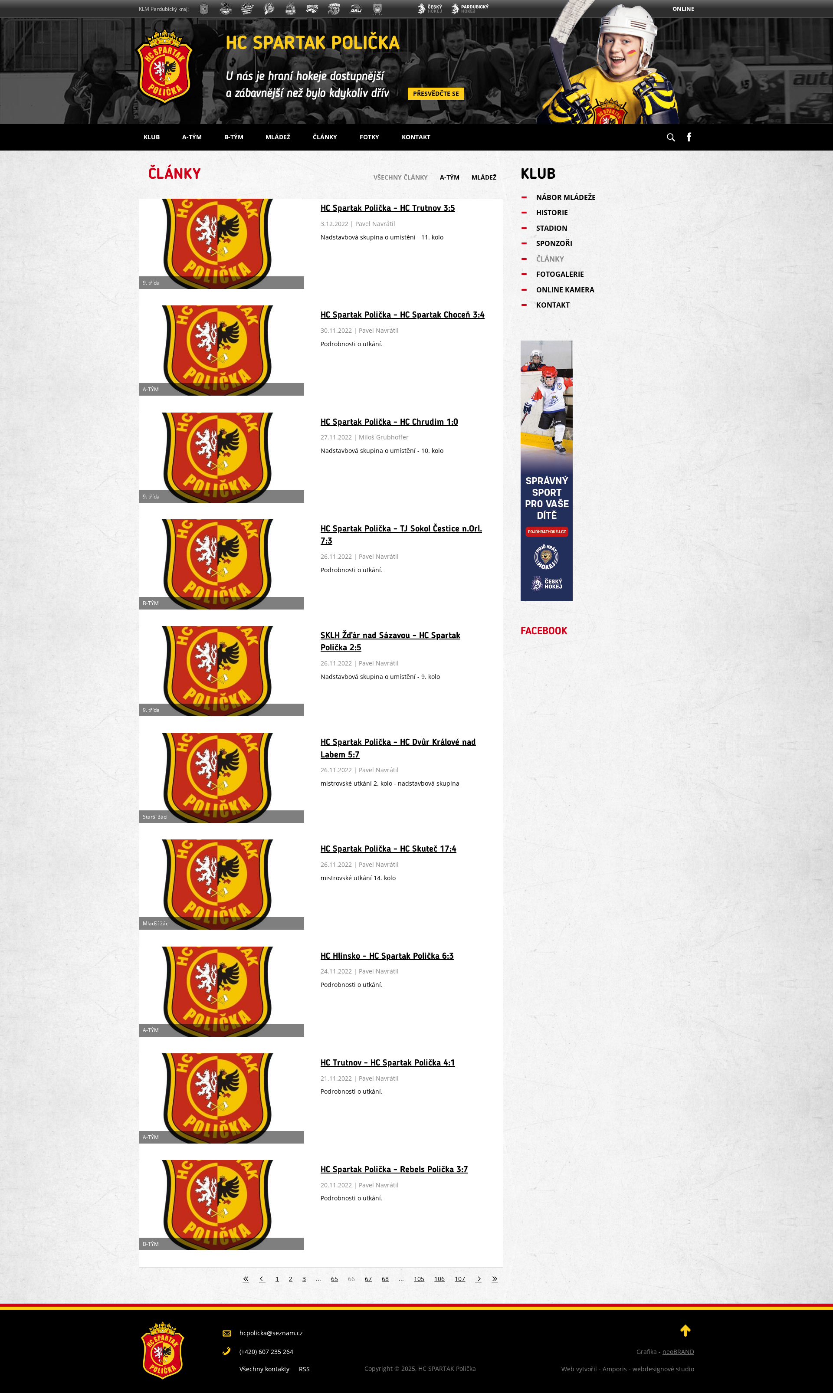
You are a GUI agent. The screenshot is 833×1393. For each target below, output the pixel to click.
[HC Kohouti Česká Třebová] (334, 9)
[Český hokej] (429, 9)
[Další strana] (478, 1279)
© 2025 (404, 1368)
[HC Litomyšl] (268, 9)
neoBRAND (678, 1351)
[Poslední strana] (495, 1279)
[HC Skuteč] (377, 9)
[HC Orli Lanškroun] (355, 9)
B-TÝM (233, 137)
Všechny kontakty (264, 1369)
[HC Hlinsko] (312, 9)
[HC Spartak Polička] (203, 9)
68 (385, 1279)
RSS (304, 1369)
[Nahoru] (685, 1334)
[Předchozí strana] (262, 1279)
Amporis (615, 1369)
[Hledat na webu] (671, 134)
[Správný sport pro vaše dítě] (547, 598)
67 (368, 1279)
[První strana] (246, 1279)
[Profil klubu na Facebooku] (689, 133)
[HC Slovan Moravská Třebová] (247, 9)
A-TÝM (192, 137)
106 (439, 1279)
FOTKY (369, 137)
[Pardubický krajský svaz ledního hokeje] (470, 9)
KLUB (152, 137)
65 (334, 1279)
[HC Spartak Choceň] (290, 9)
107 (460, 1279)
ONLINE (683, 9)
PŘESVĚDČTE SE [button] (436, 93)
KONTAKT (416, 137)
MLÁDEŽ (278, 137)
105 (419, 1279)
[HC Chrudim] (225, 9)
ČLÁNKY (325, 137)
